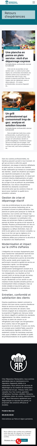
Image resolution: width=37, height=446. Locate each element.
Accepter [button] (24, 440)
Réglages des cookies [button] (11, 440)
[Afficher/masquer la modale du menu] (33, 2)
